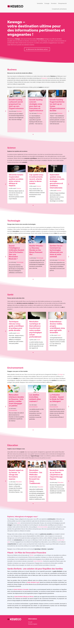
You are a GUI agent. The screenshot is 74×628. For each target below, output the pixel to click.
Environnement (15, 368)
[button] (68, 111)
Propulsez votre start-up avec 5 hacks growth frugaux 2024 (56, 103)
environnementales (42, 527)
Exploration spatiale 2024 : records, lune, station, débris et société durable (57, 179)
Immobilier (40, 3)
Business (12, 69)
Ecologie (47, 3)
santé (18, 523)
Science (11, 147)
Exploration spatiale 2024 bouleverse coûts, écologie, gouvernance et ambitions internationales (36, 181)
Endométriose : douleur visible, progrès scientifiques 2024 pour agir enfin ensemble (36, 327)
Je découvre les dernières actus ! (37, 49)
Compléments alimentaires (59, 9)
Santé (10, 294)
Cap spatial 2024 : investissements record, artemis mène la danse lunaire (16, 179)
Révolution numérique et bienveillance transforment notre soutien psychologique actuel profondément (15, 329)
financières (44, 78)
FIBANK (31, 555)
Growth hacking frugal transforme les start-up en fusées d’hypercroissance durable (36, 105)
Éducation (12, 445)
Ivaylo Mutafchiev (38, 561)
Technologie (13, 220)
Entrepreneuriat (62, 3)
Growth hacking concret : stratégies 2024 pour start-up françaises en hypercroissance (16, 105)
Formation (54, 3)
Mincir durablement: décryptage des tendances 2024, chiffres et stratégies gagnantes (57, 328)
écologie (60, 374)
